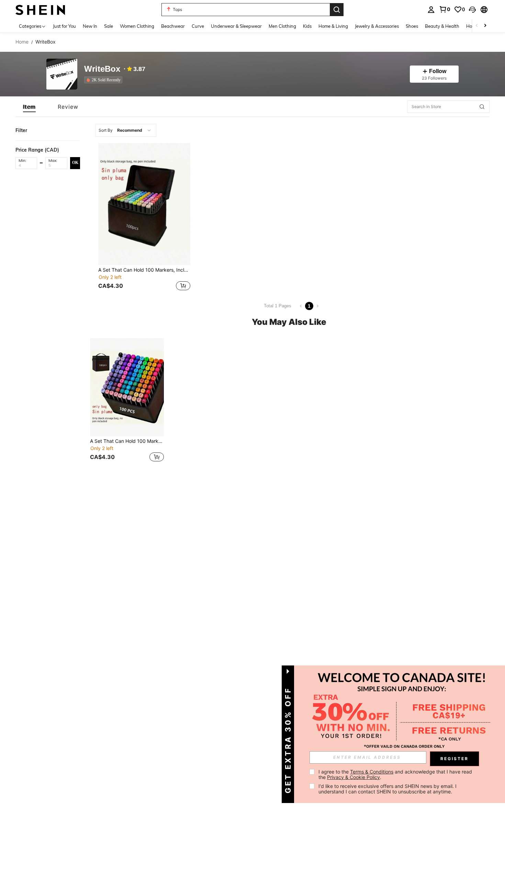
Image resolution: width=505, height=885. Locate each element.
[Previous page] (301, 306)
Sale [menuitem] (108, 26)
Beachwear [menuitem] (173, 26)
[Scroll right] (485, 26)
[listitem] (104, 79)
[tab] (29, 106)
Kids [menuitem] (307, 26)
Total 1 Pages (277, 305)
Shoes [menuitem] (412, 26)
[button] (472, 9)
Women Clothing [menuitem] (137, 26)
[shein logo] (40, 9)
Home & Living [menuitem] (333, 26)
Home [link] (22, 42)
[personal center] (431, 9)
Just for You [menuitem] (64, 26)
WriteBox (102, 69)
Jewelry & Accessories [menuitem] (377, 26)
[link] (444, 9)
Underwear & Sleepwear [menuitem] (236, 26)
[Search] (337, 9)
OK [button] (75, 162)
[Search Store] (482, 107)
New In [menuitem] (90, 26)
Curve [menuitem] (198, 26)
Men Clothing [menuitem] (282, 26)
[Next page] (317, 306)
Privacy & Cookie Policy (353, 777)
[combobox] (126, 130)
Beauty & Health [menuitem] (442, 26)
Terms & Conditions (371, 772)
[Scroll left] (476, 26)
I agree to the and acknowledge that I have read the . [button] (395, 774)
